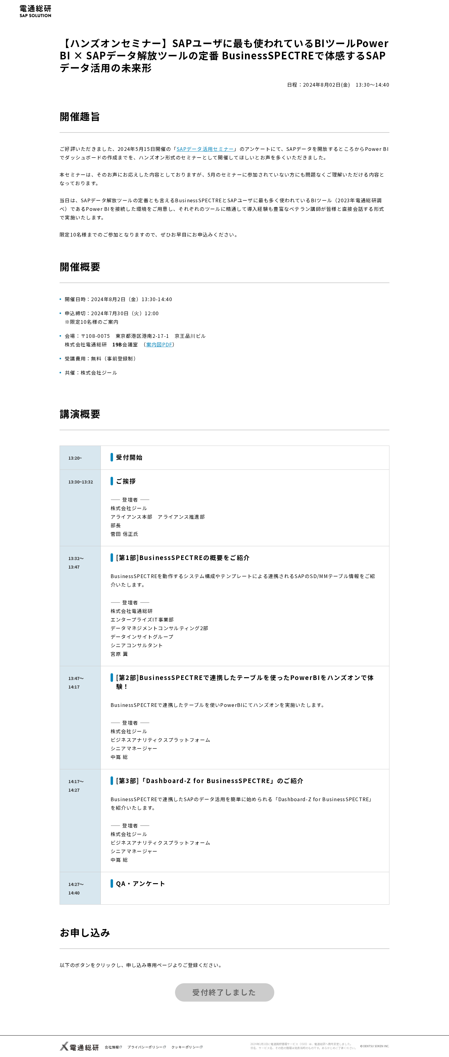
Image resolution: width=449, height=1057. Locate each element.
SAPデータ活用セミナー (205, 148)
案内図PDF (159, 344)
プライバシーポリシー (145, 1046)
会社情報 (112, 1046)
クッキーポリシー (185, 1046)
